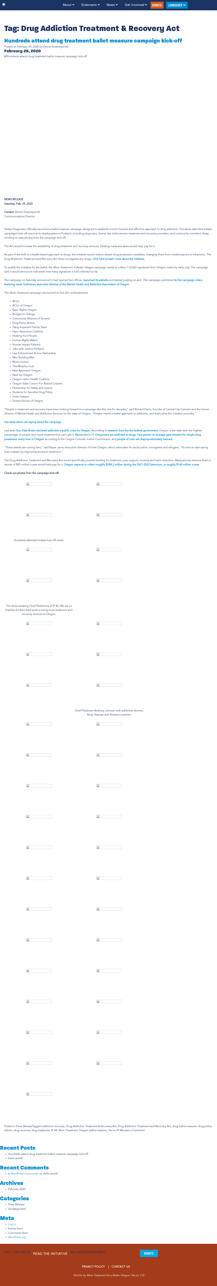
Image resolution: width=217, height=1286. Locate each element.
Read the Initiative (50, 1253)
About (67, 5)
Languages (175, 5)
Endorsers (89, 5)
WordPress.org (17, 1237)
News (111, 5)
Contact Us (121, 1267)
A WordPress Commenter (23, 1174)
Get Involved (134, 5)
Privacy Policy (93, 1267)
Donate (157, 5)
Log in (12, 1224)
